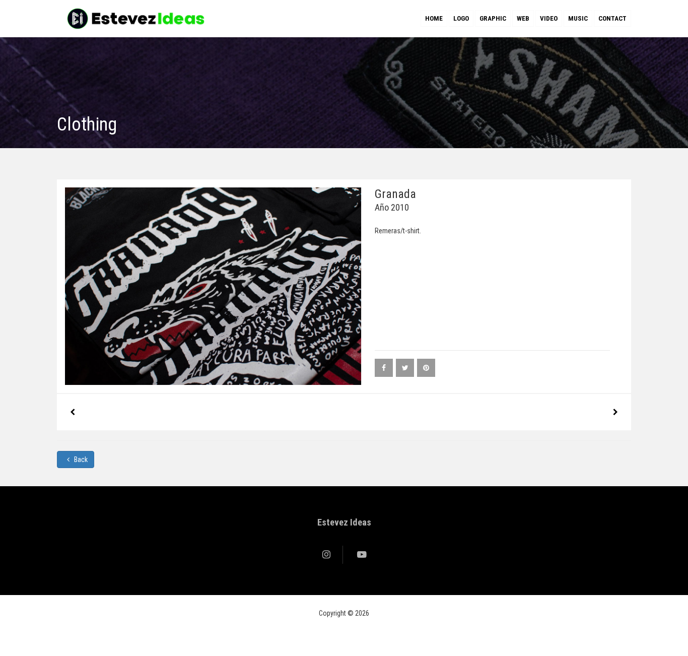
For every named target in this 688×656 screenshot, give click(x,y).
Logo (461, 18)
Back (80, 459)
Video (549, 18)
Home (434, 18)
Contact (612, 18)
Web (523, 18)
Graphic (492, 18)
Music (578, 18)
